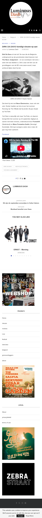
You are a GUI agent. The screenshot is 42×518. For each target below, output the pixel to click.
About (4, 412)
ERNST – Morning (21, 250)
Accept (20, 516)
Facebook (5, 134)
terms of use (6, 422)
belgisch (5, 350)
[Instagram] (34, 30)
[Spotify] (36, 30)
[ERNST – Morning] (21, 234)
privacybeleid (6, 417)
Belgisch (13, 37)
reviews (4, 328)
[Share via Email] (24, 178)
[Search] (40, 30)
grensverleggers (7, 355)
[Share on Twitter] (22, 178)
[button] (4, 239)
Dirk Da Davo (8, 166)
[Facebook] (29, 30)
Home (4, 37)
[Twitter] (31, 30)
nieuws (4, 323)
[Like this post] (18, 178)
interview (5, 344)
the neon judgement (10, 170)
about (4, 360)
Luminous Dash (13, 49)
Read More (29, 516)
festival (4, 339)
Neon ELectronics (21, 166)
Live (3, 334)
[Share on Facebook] (20, 178)
